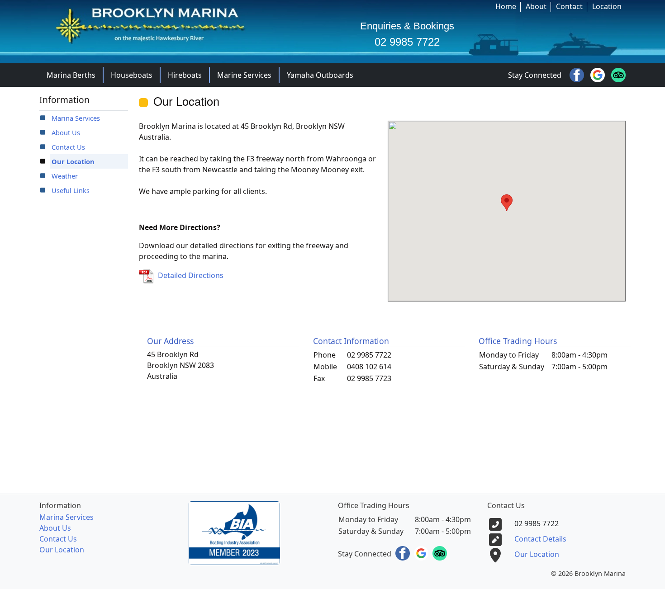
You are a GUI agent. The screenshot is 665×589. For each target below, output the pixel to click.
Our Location (73, 161)
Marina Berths (71, 75)
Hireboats (185, 75)
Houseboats (131, 75)
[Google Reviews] (598, 74)
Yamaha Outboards (320, 75)
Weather (65, 175)
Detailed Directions (190, 275)
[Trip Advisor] (618, 74)
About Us (66, 132)
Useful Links (71, 190)
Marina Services (76, 118)
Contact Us (68, 146)
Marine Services (244, 75)
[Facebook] (578, 74)
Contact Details (540, 539)
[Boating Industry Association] (234, 532)
